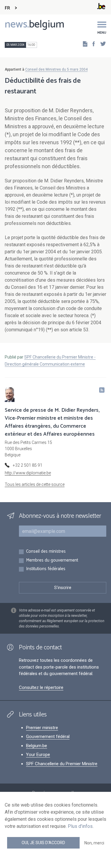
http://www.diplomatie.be (28, 473)
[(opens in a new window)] (91, 44)
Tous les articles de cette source (35, 484)
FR (7, 8)
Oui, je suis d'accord (43, 842)
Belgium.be (36, 745)
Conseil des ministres (46, 551)
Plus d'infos (80, 826)
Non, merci (94, 843)
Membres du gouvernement (52, 560)
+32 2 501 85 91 (27, 465)
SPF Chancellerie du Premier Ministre (61, 763)
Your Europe (38, 754)
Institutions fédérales (45, 569)
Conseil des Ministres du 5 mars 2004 (56, 69)
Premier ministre (42, 727)
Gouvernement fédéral (48, 736)
